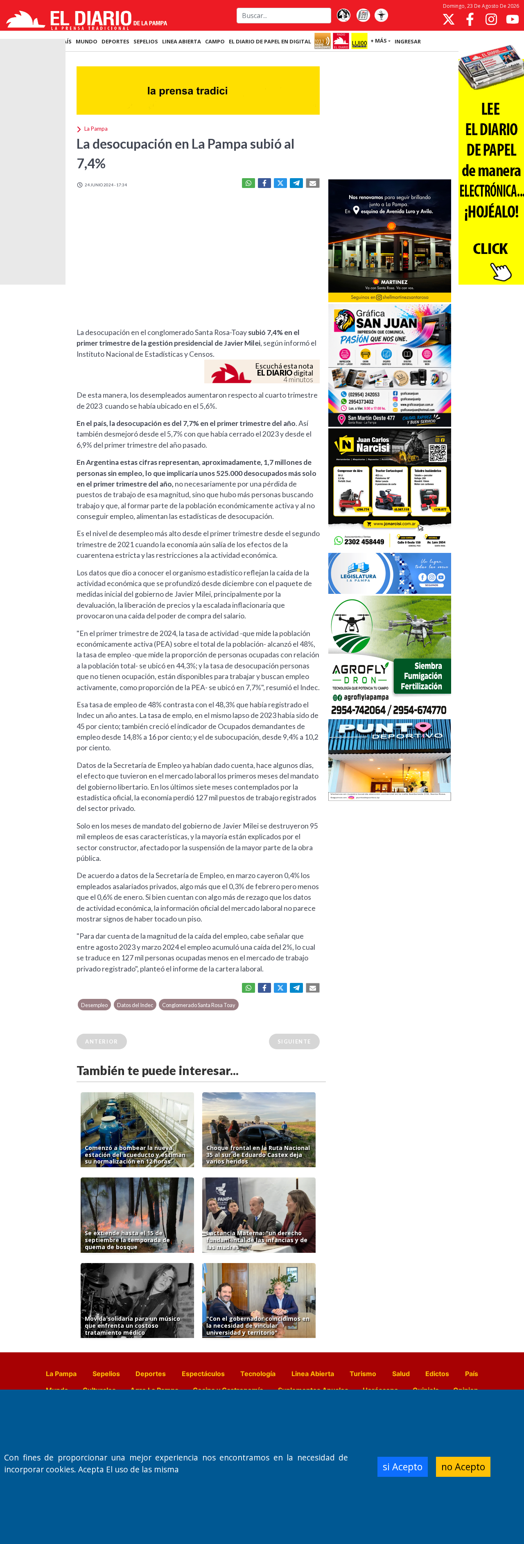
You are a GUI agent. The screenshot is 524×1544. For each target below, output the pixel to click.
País (471, 1374)
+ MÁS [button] (378, 40)
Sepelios (106, 1374)
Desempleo (94, 1005)
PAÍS (66, 41)
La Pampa (61, 1374)
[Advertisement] (389, 116)
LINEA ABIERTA (181, 41)
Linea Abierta (312, 1374)
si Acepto (402, 1466)
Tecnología (258, 1374)
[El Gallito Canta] (343, 16)
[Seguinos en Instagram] (491, 19)
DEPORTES (115, 41)
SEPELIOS (145, 41)
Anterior (101, 1041)
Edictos (437, 1374)
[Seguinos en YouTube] (512, 19)
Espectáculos (203, 1374)
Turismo (363, 1374)
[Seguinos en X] (448, 19)
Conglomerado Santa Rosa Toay (198, 1005)
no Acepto (463, 1466)
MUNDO (86, 41)
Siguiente (294, 1041)
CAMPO (215, 41)
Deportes (151, 1374)
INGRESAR (408, 41)
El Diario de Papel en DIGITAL (270, 41)
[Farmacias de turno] (381, 16)
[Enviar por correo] (313, 183)
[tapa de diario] (363, 16)
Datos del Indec (135, 1005)
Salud (401, 1374)
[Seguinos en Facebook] (470, 19)
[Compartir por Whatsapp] (248, 183)
